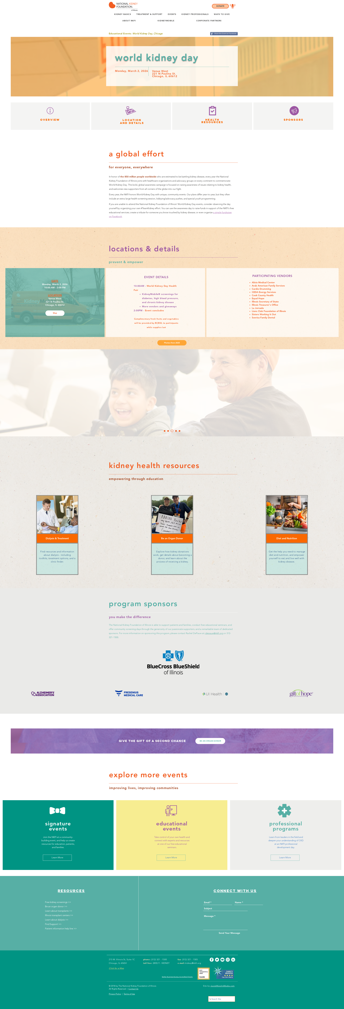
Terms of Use (129, 994)
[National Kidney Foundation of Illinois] (122, 6)
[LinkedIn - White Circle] (233, 960)
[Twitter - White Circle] (217, 960)
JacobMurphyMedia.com (222, 986)
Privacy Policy (115, 994)
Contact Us (133, 989)
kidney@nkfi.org (193, 963)
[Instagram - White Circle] (228, 960)
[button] (129, 20)
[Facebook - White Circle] (212, 960)
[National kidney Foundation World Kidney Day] (165, 431)
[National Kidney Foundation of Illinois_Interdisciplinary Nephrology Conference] (169, 431)
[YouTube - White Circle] (222, 960)
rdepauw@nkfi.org (214, 633)
